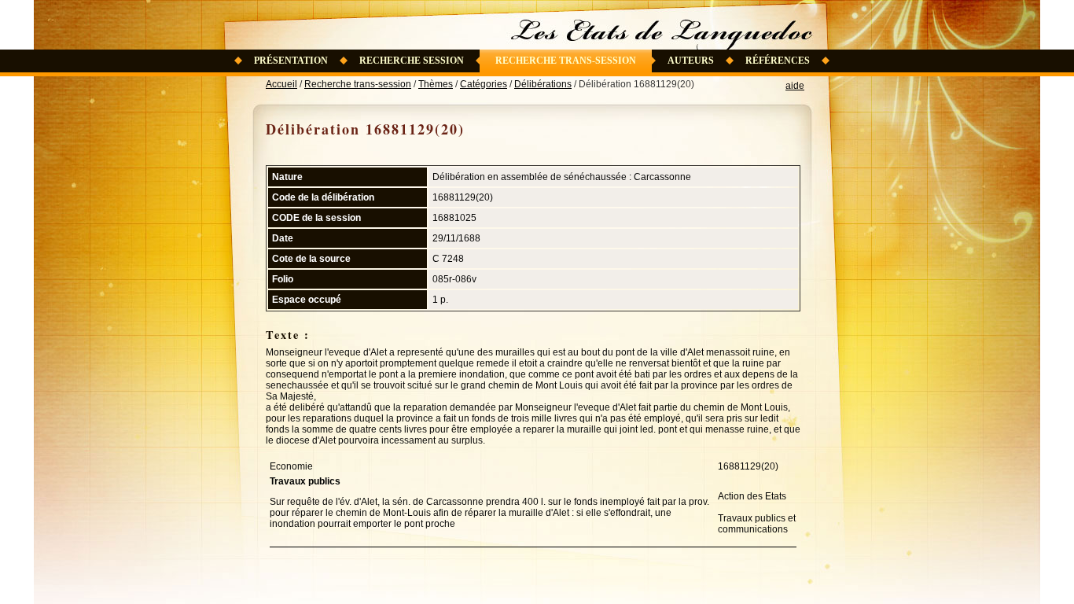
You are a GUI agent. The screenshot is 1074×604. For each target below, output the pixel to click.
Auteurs (691, 60)
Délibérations (543, 84)
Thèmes (435, 84)
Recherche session (411, 60)
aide (794, 85)
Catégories (483, 84)
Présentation (291, 60)
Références (777, 60)
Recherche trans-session (565, 60)
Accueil (281, 84)
